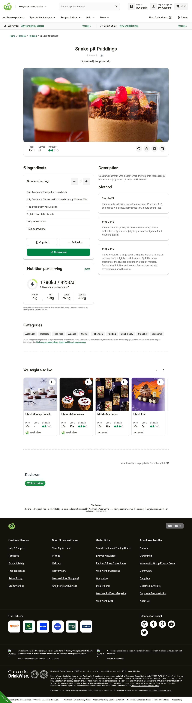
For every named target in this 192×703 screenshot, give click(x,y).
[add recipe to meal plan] (162, 148)
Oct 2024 (142, 334)
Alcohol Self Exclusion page (159, 690)
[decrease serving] (74, 181)
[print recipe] (139, 148)
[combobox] (89, 6)
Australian (30, 334)
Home (12, 36)
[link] (96, 55)
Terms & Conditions (161, 700)
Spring (84, 334)
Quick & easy (127, 334)
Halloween (98, 334)
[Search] (116, 6)
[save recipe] (154, 148)
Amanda (72, 334)
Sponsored (157, 334)
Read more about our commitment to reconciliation (39, 658)
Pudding (33, 36)
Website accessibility (115, 658)
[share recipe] (146, 148)
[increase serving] (86, 181)
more (87, 268)
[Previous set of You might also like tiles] (156, 370)
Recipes (22, 36)
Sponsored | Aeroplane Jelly (96, 61)
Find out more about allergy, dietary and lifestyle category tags (61, 342)
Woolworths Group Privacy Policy (77, 700)
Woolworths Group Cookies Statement (108, 700)
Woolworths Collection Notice (139, 700)
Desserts (44, 334)
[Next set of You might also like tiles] (163, 370)
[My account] (153, 6)
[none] (161, 6)
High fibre (58, 334)
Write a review (36, 484)
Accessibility (177, 700)
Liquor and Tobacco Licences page (145, 686)
